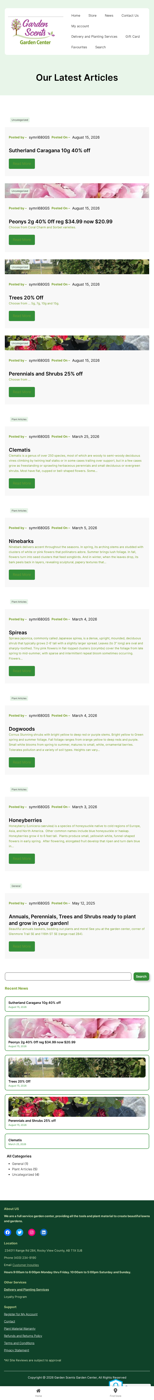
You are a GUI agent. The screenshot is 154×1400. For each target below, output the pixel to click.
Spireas (18, 632)
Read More (22, 163)
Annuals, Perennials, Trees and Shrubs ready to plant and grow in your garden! (72, 919)
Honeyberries (25, 820)
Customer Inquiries (25, 1265)
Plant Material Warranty (19, 1329)
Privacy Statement (16, 1350)
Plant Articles (19, 419)
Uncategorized (20, 119)
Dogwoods (22, 729)
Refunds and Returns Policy (23, 1336)
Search (141, 976)
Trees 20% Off (26, 297)
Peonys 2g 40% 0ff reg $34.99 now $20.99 (60, 221)
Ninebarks (21, 541)
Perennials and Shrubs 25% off (46, 374)
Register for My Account (20, 1314)
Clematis (19, 450)
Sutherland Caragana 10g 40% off (49, 150)
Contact (9, 1321)
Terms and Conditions (19, 1343)
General (16, 885)
